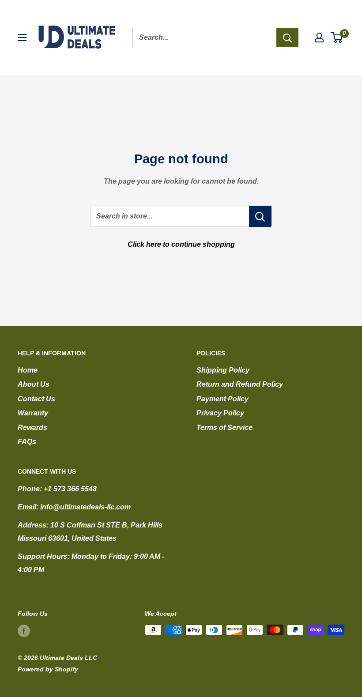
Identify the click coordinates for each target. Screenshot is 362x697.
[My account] (319, 37)
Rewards (32, 427)
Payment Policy (222, 399)
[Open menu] (22, 37)
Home (28, 370)
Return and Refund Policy (239, 384)
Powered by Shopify (48, 669)
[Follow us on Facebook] (24, 631)
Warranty (33, 413)
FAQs (27, 441)
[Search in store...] (260, 216)
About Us (33, 384)
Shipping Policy (222, 370)
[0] (337, 37)
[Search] (287, 37)
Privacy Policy (220, 413)
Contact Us (36, 399)
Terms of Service (224, 427)
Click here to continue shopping (181, 244)
